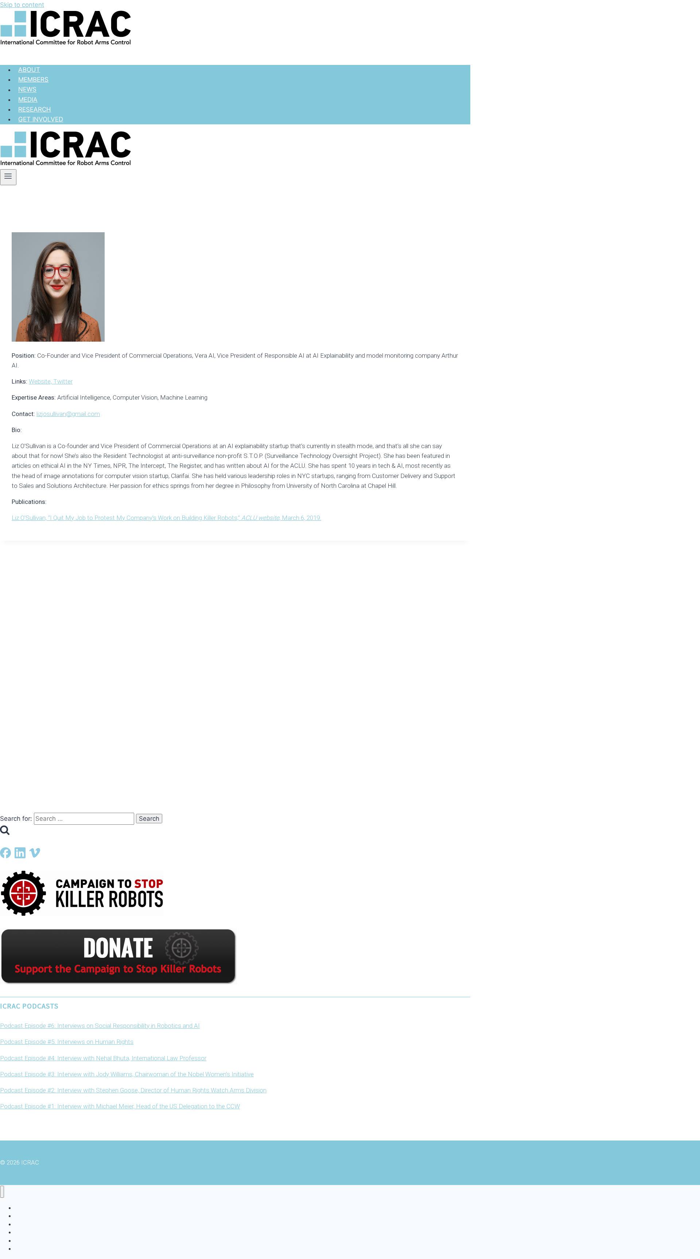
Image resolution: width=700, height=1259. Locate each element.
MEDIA (28, 99)
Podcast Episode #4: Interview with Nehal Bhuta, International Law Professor (103, 1058)
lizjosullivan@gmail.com (68, 413)
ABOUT (29, 69)
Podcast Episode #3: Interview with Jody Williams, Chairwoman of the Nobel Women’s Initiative (127, 1074)
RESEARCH (34, 109)
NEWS (27, 89)
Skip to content (22, 4)
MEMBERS (33, 79)
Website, (41, 381)
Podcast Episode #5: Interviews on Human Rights (66, 1041)
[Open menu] (8, 177)
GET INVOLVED (40, 119)
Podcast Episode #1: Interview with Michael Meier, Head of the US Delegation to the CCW (120, 1106)
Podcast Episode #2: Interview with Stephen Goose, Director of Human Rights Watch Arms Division (133, 1090)
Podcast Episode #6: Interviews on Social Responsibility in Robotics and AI (100, 1025)
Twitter (63, 381)
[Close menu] (2, 1192)
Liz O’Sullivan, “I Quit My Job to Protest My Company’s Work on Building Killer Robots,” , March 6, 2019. (166, 517)
